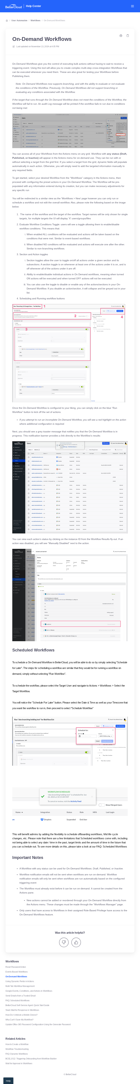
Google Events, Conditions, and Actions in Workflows (28, 991)
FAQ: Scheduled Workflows (17, 1000)
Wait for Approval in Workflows (18, 1063)
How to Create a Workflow (17, 1044)
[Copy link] (127, 35)
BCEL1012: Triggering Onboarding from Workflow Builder (31, 1058)
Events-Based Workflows (16, 972)
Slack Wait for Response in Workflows (22, 1010)
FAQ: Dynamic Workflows (16, 1054)
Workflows (35, 20)
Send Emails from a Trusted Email (20, 996)
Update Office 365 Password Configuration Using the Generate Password (38, 1024)
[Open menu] (132, 6)
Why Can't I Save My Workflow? (19, 1019)
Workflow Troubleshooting (17, 1049)
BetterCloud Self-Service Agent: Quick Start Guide (27, 1005)
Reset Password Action (15, 967)
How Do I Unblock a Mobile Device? (21, 1015)
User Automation (19, 20)
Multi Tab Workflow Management (19, 986)
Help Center (33, 6)
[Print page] (121, 35)
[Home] (13, 6)
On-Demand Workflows (54, 20)
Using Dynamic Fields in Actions (19, 981)
